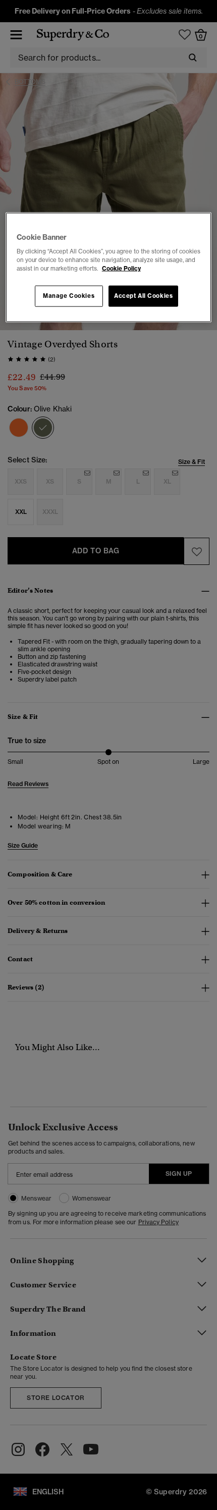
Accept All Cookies (143, 295)
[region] (109, 267)
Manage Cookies (68, 295)
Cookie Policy (121, 268)
